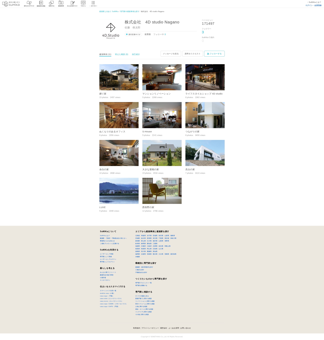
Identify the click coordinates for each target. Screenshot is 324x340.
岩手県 (149, 235)
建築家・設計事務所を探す (144, 267)
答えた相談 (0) (121, 54)
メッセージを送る (171, 54)
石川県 (149, 241)
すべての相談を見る (142, 296)
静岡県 (143, 243)
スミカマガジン (105, 280)
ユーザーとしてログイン (108, 259)
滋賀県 (137, 246)
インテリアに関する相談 (143, 312)
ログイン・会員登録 (313, 5)
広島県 (155, 248)
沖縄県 (137, 256)
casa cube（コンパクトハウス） (111, 298)
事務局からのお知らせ (107, 241)
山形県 (167, 235)
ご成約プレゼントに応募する (109, 243)
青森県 (143, 235)
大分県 (161, 254)
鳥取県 (137, 248)
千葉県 (161, 238)
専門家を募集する (141, 285)
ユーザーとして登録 (106, 254)
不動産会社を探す (141, 272)
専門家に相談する (143, 292)
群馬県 (149, 238)
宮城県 (155, 235)
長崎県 (149, 254)
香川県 (143, 251)
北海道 (137, 235)
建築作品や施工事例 (106, 275)
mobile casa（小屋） (107, 293)
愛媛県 (149, 251)
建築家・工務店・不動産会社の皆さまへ (113, 238)
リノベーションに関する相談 (145, 301)
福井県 (155, 241)
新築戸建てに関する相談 (143, 298)
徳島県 (137, 251)
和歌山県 (168, 246)
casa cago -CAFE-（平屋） (109, 306)
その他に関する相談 (142, 314)
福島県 (172, 235)
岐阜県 (137, 243)
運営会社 (163, 328)
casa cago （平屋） (107, 296)
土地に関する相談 (141, 306)
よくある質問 (174, 328)
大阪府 (149, 246)
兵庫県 (155, 246)
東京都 (167, 238)
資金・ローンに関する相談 (144, 309)
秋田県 (161, 235)
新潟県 (137, 241)
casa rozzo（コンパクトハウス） (111, 301)
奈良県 (161, 246)
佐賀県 (143, 254)
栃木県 (143, 238)
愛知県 (149, 243)
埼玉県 (155, 238)
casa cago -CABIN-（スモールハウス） (113, 304)
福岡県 (137, 254)
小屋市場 (103, 277)
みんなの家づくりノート (108, 272)
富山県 (143, 241)
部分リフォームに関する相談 (145, 304)
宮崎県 (167, 254)
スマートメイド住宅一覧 (108, 290)
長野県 (167, 241)
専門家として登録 (106, 256)
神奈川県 (173, 238)
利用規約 (136, 328)
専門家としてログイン (107, 262)
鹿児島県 (173, 254)
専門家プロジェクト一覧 (143, 283)
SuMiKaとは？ (105, 235)
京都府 (143, 246)
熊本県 (155, 254)
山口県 (161, 248)
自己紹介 (136, 54)
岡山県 (149, 248)
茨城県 (137, 238)
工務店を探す (139, 269)
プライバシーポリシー (144, 224)
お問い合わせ (185, 328)
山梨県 (161, 241)
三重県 (155, 243)
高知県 (155, 251)
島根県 (143, 248)
